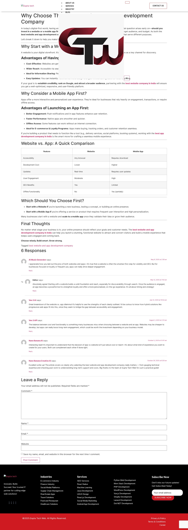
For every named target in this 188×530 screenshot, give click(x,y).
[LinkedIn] (13, 502)
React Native (82, 484)
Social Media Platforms (50, 487)
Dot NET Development (123, 503)
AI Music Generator (37, 260)
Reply (30, 271)
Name (24, 423)
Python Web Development (125, 480)
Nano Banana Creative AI (40, 361)
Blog (67, 12)
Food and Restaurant (49, 501)
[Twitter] (11, 502)
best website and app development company (51, 245)
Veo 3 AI (32, 300)
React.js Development (86, 497)
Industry (69, 9)
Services (69, 6)
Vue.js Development (122, 493)
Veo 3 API (33, 320)
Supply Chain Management (52, 491)
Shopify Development (123, 497)
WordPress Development (124, 490)
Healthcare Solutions (49, 504)
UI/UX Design (83, 494)
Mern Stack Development (124, 483)
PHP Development (121, 487)
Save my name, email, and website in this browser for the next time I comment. (61, 454)
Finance (47, 484)
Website (25, 444)
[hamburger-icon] (127, 2)
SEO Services (83, 481)
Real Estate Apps (48, 494)
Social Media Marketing (87, 501)
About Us (69, 3)
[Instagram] (15, 502)
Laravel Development (123, 500)
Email (24, 434)
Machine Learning (84, 487)
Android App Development (88, 504)
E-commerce (50, 481)
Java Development (85, 491)
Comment (26, 391)
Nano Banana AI (36, 341)
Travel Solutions (47, 497)
